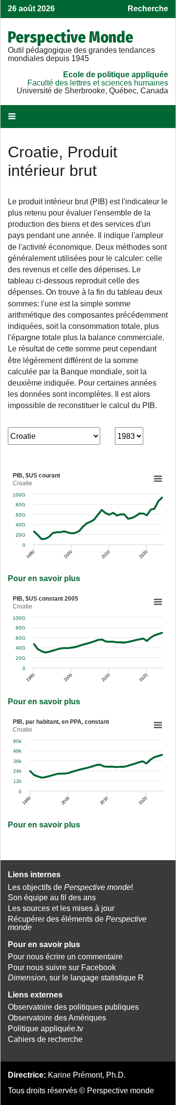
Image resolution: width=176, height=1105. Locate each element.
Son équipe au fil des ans (52, 897)
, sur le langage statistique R (76, 978)
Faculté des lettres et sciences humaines (97, 83)
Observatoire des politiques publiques (73, 1007)
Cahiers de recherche (45, 1039)
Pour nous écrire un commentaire (65, 957)
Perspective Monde (70, 37)
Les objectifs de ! (70, 887)
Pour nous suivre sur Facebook (62, 967)
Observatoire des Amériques (57, 1018)
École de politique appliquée (115, 74)
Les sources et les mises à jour (61, 908)
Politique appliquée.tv (45, 1028)
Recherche (148, 8)
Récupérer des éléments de (77, 923)
